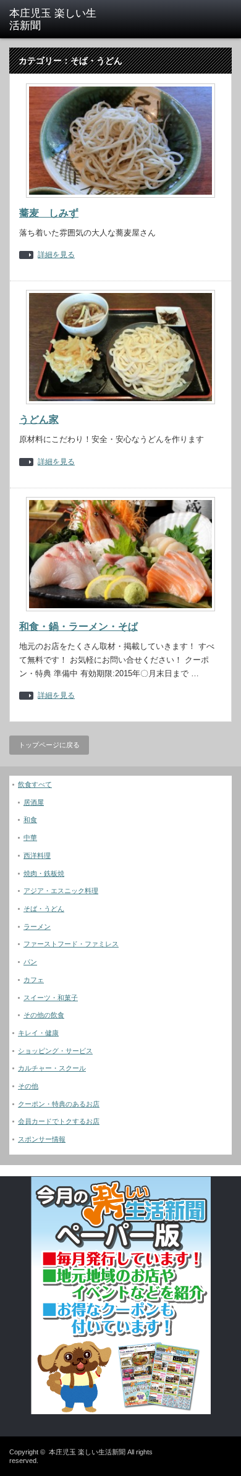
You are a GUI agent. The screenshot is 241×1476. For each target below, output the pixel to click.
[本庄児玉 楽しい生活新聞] (57, 20)
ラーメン (37, 926)
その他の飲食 (43, 1015)
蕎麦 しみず (48, 213)
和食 (30, 819)
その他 (28, 1086)
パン (30, 961)
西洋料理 (37, 855)
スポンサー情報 (42, 1139)
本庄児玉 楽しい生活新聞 (87, 1452)
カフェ (33, 979)
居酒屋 (33, 802)
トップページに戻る (49, 745)
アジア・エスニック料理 (60, 890)
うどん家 (39, 419)
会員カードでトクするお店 (58, 1121)
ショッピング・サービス (55, 1050)
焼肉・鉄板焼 (43, 873)
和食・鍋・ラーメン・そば (78, 626)
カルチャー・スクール (52, 1068)
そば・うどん (43, 908)
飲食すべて (35, 784)
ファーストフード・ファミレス (71, 944)
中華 (30, 837)
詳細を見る (56, 255)
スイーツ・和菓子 (50, 997)
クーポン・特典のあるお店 (58, 1104)
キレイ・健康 (38, 1033)
